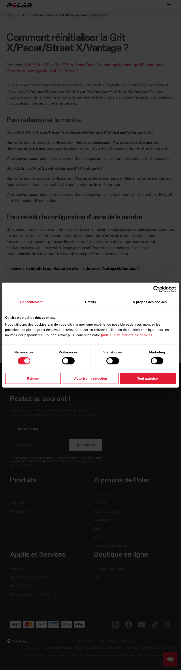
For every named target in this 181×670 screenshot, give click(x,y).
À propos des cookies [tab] (150, 302)
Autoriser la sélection (90, 378)
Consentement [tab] (31, 302)
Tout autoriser (148, 378)
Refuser (33, 378)
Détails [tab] (90, 302)
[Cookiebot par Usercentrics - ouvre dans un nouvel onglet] (156, 289)
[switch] (68, 360)
